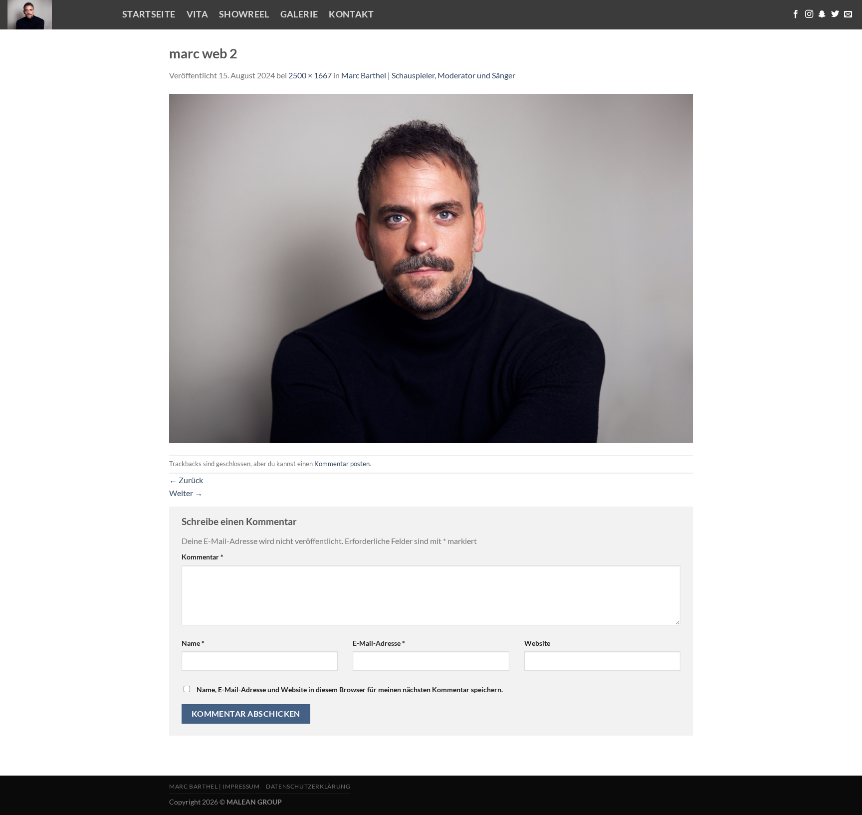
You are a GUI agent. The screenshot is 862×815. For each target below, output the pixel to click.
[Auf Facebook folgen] (796, 14)
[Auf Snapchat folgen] (822, 14)
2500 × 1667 (310, 75)
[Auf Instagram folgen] (809, 14)
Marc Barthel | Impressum (214, 786)
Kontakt (351, 14)
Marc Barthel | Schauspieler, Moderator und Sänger (428, 75)
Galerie (299, 14)
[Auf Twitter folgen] (835, 14)
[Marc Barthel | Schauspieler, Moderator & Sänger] (57, 14)
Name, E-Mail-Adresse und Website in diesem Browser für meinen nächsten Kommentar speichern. (350, 689)
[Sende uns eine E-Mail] (848, 14)
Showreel (244, 14)
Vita (197, 14)
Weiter (186, 493)
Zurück (186, 480)
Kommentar (202, 556)
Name (193, 643)
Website (537, 643)
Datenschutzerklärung (308, 786)
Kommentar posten (342, 464)
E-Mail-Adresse (379, 643)
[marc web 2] (431, 267)
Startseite (149, 14)
